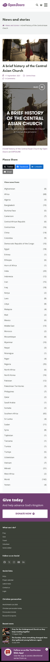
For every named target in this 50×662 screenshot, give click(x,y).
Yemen (7, 485)
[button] (9, 166)
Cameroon (8, 216)
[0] (41, 5)
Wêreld (7, 468)
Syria (6, 430)
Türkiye (7, 452)
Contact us (6, 587)
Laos (6, 298)
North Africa (9, 369)
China (6, 232)
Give (4, 537)
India (6, 271)
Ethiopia (8, 260)
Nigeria (7, 364)
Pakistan (8, 380)
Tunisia (7, 446)
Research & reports (9, 616)
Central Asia (30, 75)
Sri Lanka (8, 419)
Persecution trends (9, 612)
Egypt (6, 249)
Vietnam (8, 463)
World (7, 479)
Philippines (9, 391)
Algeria (7, 199)
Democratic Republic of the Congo (19, 243)
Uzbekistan (9, 457)
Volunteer (6, 544)
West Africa (9, 474)
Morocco (8, 331)
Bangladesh (9, 205)
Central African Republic (14, 221)
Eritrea (7, 254)
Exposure (16, 151)
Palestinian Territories (14, 386)
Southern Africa (11, 413)
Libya (6, 304)
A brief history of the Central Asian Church (21, 148)
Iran (6, 282)
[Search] (37, 5)
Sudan (7, 424)
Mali (6, 315)
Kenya (7, 293)
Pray (4, 533)
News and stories (12, 25)
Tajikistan (8, 435)
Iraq (6, 287)
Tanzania (8, 441)
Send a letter (7, 548)
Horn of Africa (10, 265)
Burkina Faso (10, 210)
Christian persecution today (12, 608)
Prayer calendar (8, 580)
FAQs (4, 576)
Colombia (8, 238)
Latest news (7, 584)
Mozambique (10, 336)
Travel (5, 540)
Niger (6, 358)
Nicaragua (8, 353)
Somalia (7, 408)
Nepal (7, 347)
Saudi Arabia (9, 402)
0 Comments (10, 78)
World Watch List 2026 (10, 605)
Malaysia (8, 309)
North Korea (9, 375)
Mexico (7, 320)
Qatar (6, 397)
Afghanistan (9, 189)
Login (4, 591)
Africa (6, 194)
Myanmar (8, 342)
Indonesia (8, 276)
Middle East (9, 326)
